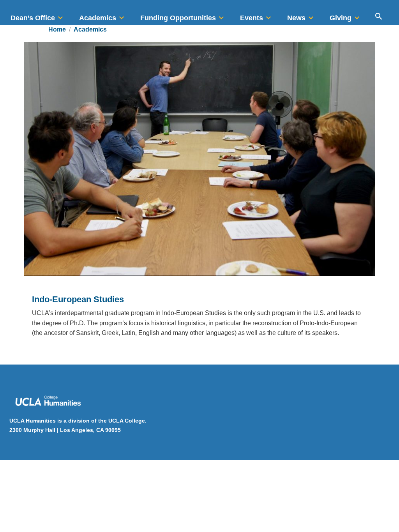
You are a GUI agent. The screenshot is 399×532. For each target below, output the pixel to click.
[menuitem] (37, 15)
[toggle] (60, 15)
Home (57, 29)
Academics (90, 29)
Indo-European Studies (78, 299)
